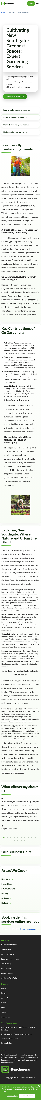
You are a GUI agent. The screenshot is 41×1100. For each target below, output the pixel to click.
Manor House (6, 884)
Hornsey (4, 893)
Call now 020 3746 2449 (10, 929)
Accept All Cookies (27, 1096)
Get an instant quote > (28, 929)
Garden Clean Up (7, 954)
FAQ (3, 1007)
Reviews (4, 1003)
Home (3, 988)
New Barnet (6, 879)
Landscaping (6, 968)
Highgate (5, 903)
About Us (5, 998)
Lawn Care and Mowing (10, 959)
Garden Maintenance (9, 945)
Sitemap (4, 1012)
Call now (31, 3)
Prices (3, 993)
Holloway (5, 898)
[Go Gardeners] (7, 3)
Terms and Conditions (9, 1039)
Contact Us (5, 1017)
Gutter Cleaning (7, 973)
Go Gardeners (30, 1078)
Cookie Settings (12, 1096)
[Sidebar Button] (37, 3)
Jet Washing (5, 964)
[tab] (3, 837)
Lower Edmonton (8, 889)
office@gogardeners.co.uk (22, 1034)
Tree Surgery (6, 949)
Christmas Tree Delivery (10, 978)
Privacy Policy (6, 1043)
